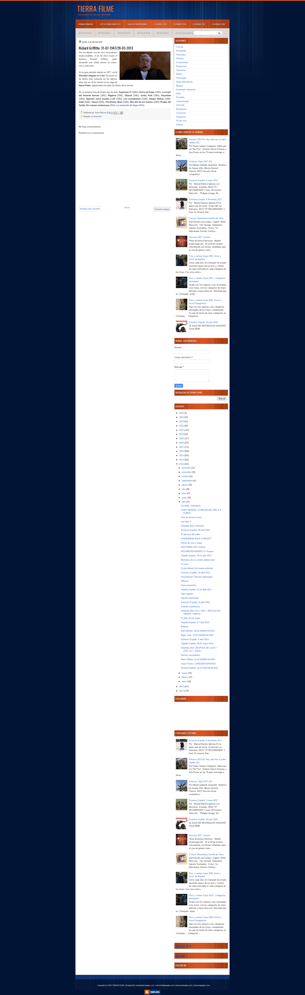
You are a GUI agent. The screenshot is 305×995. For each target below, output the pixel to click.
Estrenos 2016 (218, 24)
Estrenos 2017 (199, 24)
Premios (180, 58)
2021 (181, 430)
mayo (184, 497)
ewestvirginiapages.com (165, 985)
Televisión (180, 70)
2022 (181, 426)
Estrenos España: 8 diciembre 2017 (205, 199)
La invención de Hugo (127, 105)
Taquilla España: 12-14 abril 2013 (196, 589)
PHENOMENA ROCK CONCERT (196, 538)
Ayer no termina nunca (191, 517)
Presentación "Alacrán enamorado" (197, 577)
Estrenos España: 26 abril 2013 (195, 530)
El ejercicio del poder (190, 534)
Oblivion (184, 581)
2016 (181, 451)
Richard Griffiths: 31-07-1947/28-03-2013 (199, 668)
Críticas (179, 47)
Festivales (181, 54)
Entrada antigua (162, 209)
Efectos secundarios (190, 655)
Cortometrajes (182, 101)
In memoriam (96, 116)
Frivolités (180, 97)
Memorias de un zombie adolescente (198, 560)
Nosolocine (181, 109)
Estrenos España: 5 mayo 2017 (203, 180)
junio (184, 493)
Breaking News (183, 946)
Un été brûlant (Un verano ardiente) (197, 568)
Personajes (181, 78)
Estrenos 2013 (124, 32)
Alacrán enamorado (190, 598)
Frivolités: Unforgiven (190, 506)
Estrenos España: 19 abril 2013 (195, 572)
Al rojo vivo (181, 121)
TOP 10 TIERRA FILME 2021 (110, 24)
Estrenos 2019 (160, 24)
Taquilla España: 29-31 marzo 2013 (197, 643)
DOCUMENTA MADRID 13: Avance (197, 551)
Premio (179, 124)
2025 (181, 413)
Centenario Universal (185, 89)
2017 (181, 447)
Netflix (179, 74)
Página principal (86, 24)
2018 (181, 443)
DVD (178, 93)
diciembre (186, 468)
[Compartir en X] (118, 113)
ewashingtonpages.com (145, 985)
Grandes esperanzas (190, 606)
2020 (181, 434)
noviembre (187, 472)
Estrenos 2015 (85, 32)
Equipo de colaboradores (187, 32)
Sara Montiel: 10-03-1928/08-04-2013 (198, 631)
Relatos (179, 86)
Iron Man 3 (186, 521)
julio (184, 489)
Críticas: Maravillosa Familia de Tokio (206, 218)
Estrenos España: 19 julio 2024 (203, 322)
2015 (181, 455)
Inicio (127, 207)
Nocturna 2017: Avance (199, 237)
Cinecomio (181, 117)
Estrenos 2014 (104, 32)
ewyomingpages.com (201, 985)
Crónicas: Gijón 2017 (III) (200, 161)
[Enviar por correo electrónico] (112, 113)
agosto (185, 485)
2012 (181, 686)
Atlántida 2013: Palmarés (192, 526)
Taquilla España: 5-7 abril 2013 (195, 622)
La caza (184, 564)
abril (184, 502)
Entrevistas (181, 66)
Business (180, 955)
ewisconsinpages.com (183, 985)
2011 (181, 691)
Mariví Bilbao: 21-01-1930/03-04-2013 (198, 659)
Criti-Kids (180, 105)
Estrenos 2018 (179, 24)
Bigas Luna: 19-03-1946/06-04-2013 (197, 635)
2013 (181, 464)
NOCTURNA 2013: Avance (193, 547)
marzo (185, 673)
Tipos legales (187, 594)
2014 (181, 460)
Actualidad (181, 51)
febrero (185, 677)
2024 (181, 417)
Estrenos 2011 (163, 32)
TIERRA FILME (95, 8)
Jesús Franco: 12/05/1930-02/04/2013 (198, 663)
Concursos (181, 113)
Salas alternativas (184, 82)
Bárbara (184, 626)
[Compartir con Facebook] (121, 113)
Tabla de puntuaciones (137, 24)
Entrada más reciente (90, 209)
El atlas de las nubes (190, 618)
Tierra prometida (188, 585)
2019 (181, 438)
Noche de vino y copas (191, 543)
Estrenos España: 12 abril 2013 (195, 602)
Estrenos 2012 (143, 32)
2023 (181, 421)
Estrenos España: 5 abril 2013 (195, 639)
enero (184, 681)
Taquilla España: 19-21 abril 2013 (196, 555)
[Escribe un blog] (115, 113)
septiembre (187, 480)
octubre (185, 476)
